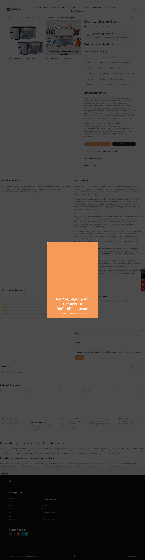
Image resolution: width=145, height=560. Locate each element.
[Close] (97, 239)
